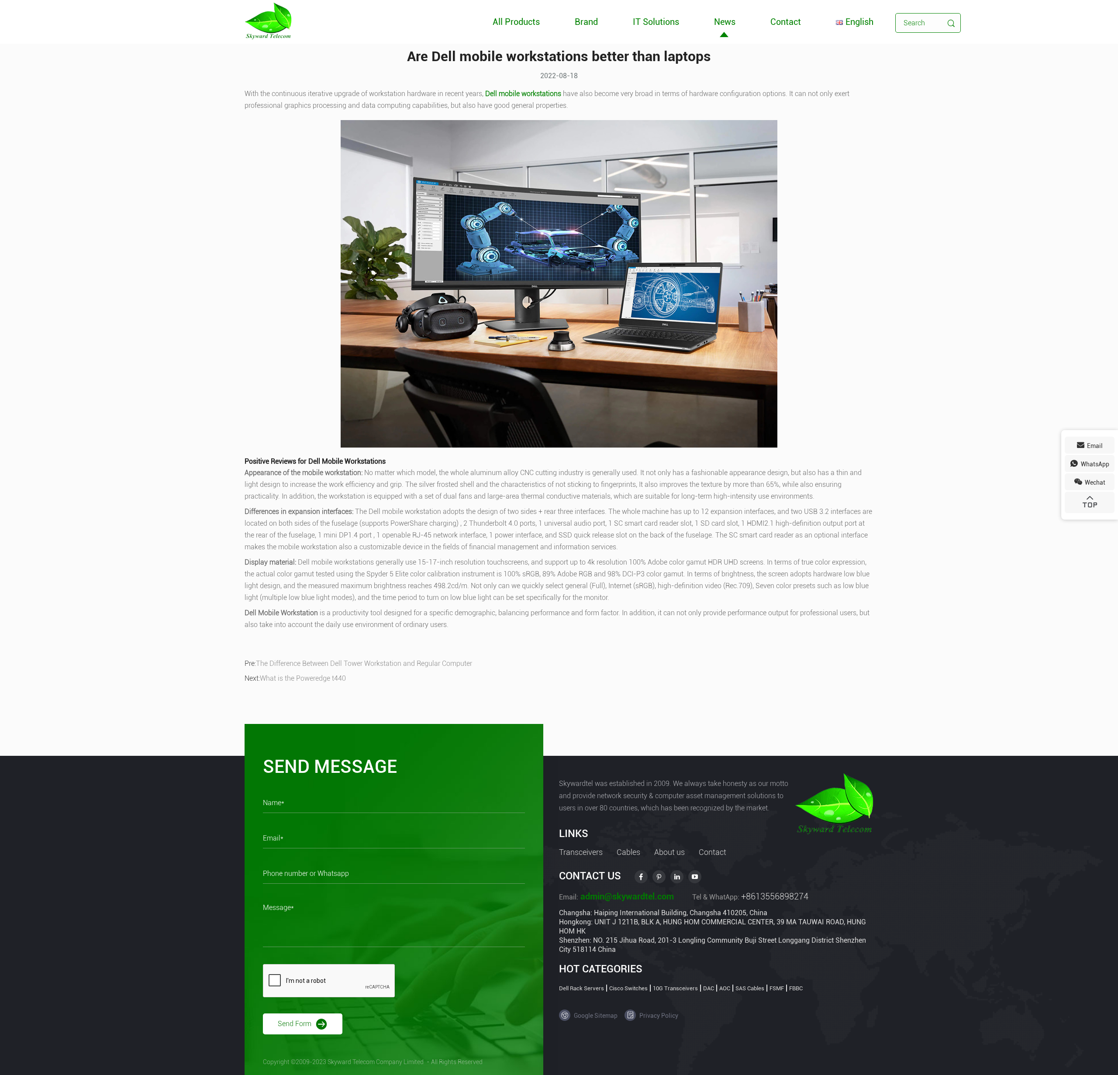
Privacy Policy (658, 1015)
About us (669, 852)
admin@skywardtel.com (626, 896)
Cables (628, 852)
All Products (516, 22)
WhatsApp (1094, 464)
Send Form (295, 1023)
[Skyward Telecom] (268, 20)
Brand (586, 22)
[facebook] (641, 876)
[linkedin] (676, 876)
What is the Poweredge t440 (303, 678)
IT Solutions (656, 22)
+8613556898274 (774, 896)
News (724, 22)
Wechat (1094, 482)
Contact (785, 22)
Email (1094, 445)
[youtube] (694, 876)
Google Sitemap (595, 1015)
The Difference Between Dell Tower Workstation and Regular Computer (364, 663)
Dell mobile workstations (523, 94)
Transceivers (581, 852)
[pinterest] (659, 876)
